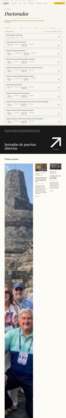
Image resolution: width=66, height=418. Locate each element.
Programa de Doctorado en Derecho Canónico (16, 42)
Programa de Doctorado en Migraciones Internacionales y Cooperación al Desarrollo (24, 67)
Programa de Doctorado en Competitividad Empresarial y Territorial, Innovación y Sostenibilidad (27, 101)
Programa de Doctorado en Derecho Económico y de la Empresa (20, 110)
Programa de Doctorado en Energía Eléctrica (15, 50)
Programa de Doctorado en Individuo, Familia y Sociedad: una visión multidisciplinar (24, 118)
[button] (33, 36)
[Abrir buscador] (60, 0)
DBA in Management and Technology (14, 35)
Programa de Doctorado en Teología (14, 84)
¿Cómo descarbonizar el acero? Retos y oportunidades (55, 177)
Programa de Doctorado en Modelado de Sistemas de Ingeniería (20, 76)
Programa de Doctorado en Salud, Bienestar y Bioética (18, 93)
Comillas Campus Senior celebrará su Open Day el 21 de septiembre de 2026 (41, 179)
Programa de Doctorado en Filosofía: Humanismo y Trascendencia (20, 59)
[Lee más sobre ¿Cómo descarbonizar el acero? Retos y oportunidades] (55, 166)
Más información (59, 3)
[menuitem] (2, 0)
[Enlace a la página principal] (5, 3)
